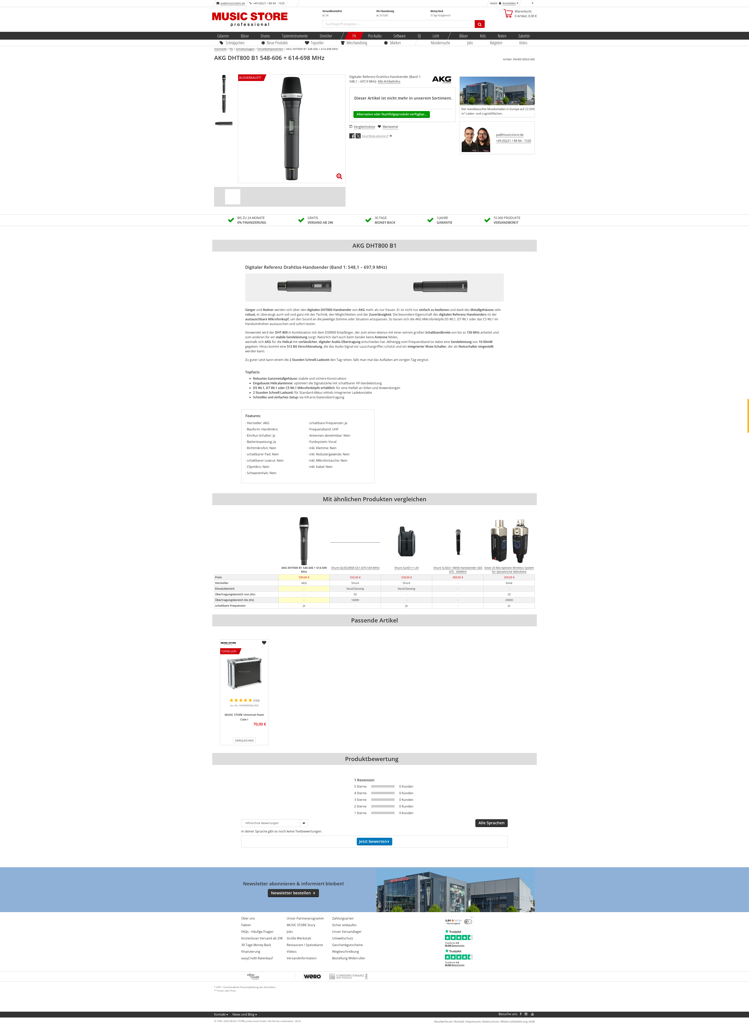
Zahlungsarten (343, 918)
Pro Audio (374, 36)
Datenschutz (491, 1021)
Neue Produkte (277, 42)
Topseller (317, 42)
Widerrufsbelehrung (514, 1021)
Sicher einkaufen (344, 925)
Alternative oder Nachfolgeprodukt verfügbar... (392, 114)
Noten (502, 36)
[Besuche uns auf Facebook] (520, 1014)
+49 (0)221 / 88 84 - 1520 (513, 141)
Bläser (463, 36)
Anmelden (509, 3)
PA (354, 36)
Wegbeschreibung (345, 951)
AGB (532, 1021)
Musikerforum (443, 1021)
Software (399, 36)
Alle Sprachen (491, 822)
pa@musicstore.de (233, 3)
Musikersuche (440, 42)
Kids (483, 36)
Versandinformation (302, 958)
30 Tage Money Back (256, 945)
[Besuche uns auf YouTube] (533, 1014)
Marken (395, 42)
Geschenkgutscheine (347, 945)
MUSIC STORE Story (301, 925)
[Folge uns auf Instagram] (526, 1014)
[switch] (468, 921)
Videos (292, 951)
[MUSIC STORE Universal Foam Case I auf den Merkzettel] (264, 642)
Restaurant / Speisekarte (305, 945)
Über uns (248, 918)
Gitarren (223, 36)
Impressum (473, 1021)
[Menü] (471, 918)
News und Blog (243, 1014)
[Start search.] (480, 24)
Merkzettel (390, 127)
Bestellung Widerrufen (348, 958)
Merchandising (357, 42)
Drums (265, 36)
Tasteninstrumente (295, 36)
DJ (419, 36)
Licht (436, 36)
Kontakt (220, 1014)
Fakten (246, 925)
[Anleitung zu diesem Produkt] (232, 196)
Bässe (245, 36)
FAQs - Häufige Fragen (257, 931)
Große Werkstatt (299, 938)
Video (523, 42)
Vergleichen (244, 740)
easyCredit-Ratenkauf (257, 958)
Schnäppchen (235, 42)
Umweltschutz (342, 938)
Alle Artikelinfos (389, 81)
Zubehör (524, 36)
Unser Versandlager (347, 931)
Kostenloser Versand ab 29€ (262, 938)
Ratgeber (496, 42)
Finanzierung (250, 951)
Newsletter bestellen (291, 893)
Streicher (326, 36)
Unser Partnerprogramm (305, 918)
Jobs (470, 42)
